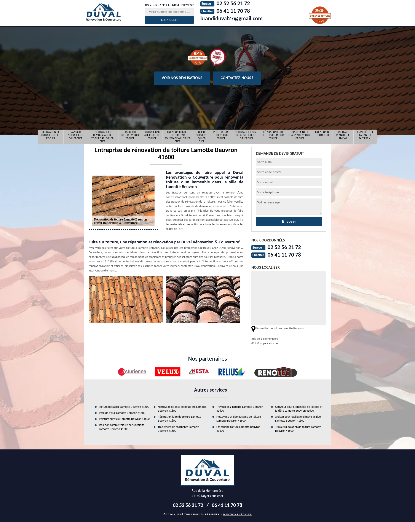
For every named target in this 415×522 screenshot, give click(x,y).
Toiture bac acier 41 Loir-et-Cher (152, 135)
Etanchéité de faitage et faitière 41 (365, 135)
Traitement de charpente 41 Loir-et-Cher (300, 135)
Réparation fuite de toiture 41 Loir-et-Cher (273, 135)
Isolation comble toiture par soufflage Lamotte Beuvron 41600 (121, 427)
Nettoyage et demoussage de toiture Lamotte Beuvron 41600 (238, 418)
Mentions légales (237, 514)
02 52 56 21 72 (284, 248)
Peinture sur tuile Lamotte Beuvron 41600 (124, 419)
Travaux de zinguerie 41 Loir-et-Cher (75, 135)
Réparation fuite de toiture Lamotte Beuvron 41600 (179, 418)
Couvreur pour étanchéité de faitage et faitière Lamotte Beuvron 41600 (298, 409)
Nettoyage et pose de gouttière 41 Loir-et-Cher (246, 135)
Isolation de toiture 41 (322, 133)
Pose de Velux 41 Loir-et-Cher (201, 137)
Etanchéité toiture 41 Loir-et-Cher (130, 135)
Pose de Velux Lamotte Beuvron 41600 (122, 413)
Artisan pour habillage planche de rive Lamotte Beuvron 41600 (298, 418)
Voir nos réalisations (182, 78)
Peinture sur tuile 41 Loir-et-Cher (221, 135)
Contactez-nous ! (237, 78)
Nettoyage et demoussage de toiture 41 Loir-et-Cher (102, 137)
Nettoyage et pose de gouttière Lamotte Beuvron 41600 (182, 409)
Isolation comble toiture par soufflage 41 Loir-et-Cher (178, 137)
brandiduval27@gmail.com (231, 19)
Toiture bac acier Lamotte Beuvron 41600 (124, 407)
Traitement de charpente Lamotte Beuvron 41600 (178, 429)
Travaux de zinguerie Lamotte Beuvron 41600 (239, 409)
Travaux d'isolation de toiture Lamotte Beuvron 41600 (298, 429)
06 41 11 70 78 (284, 255)
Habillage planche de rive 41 (343, 135)
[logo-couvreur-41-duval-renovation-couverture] (111, 12)
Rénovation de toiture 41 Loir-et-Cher (50, 135)
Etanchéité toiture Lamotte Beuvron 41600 (238, 429)
